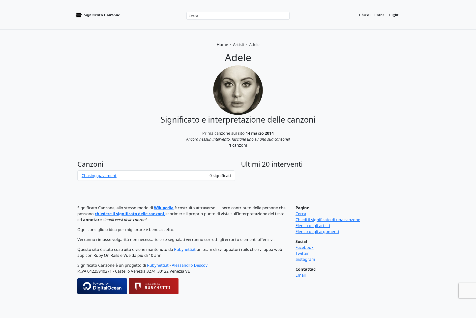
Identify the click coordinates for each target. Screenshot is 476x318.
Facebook (305, 247)
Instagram (305, 259)
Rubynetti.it (185, 249)
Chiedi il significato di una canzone (328, 219)
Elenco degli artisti (313, 225)
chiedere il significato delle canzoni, (130, 213)
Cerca (301, 213)
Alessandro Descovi (190, 265)
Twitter (302, 253)
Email (301, 275)
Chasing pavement (99, 175)
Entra (379, 15)
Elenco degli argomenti (317, 231)
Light (393, 15)
